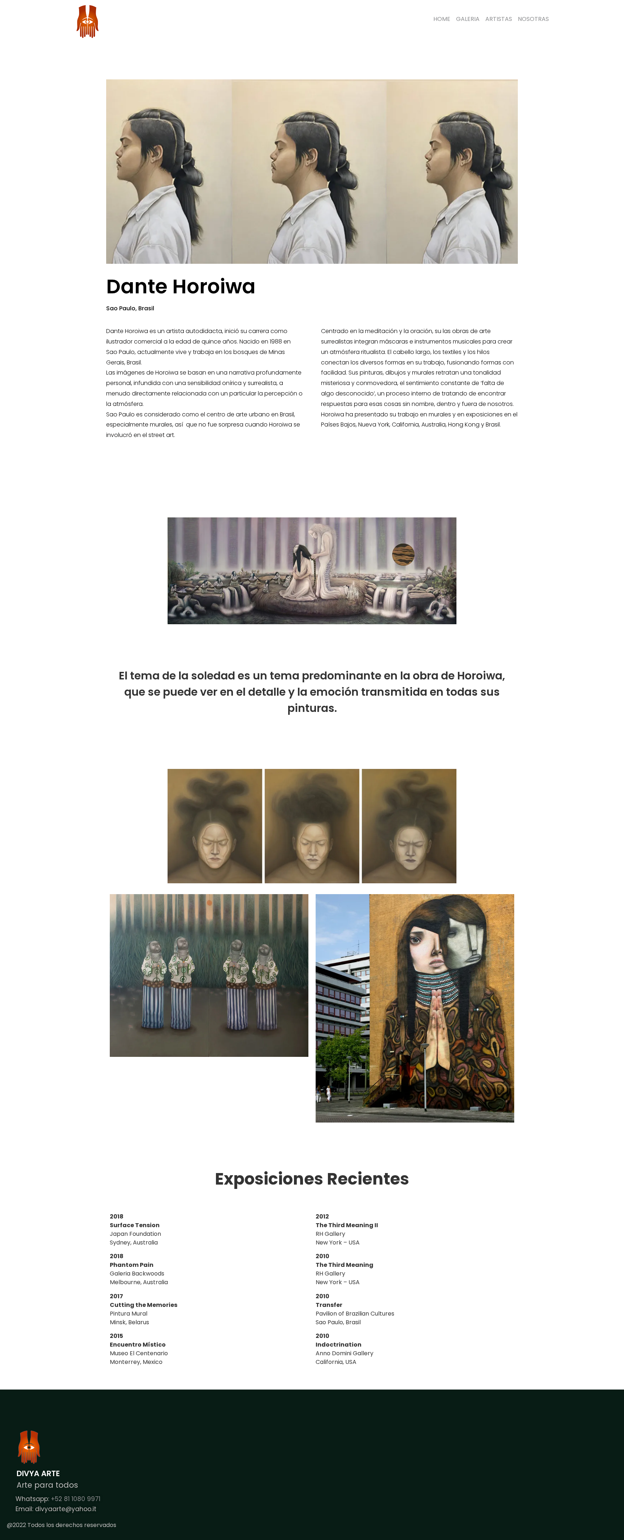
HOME (441, 19)
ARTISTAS (498, 19)
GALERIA (468, 19)
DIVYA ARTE (38, 1473)
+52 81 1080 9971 (75, 1499)
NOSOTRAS (533, 19)
